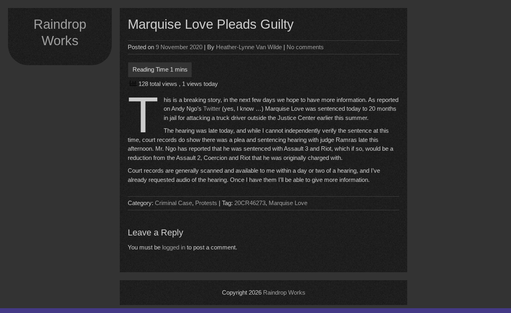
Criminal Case (173, 202)
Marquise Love (288, 202)
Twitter (212, 108)
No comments (305, 47)
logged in (173, 247)
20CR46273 (249, 202)
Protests (206, 202)
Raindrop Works (284, 292)
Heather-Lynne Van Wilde (249, 47)
